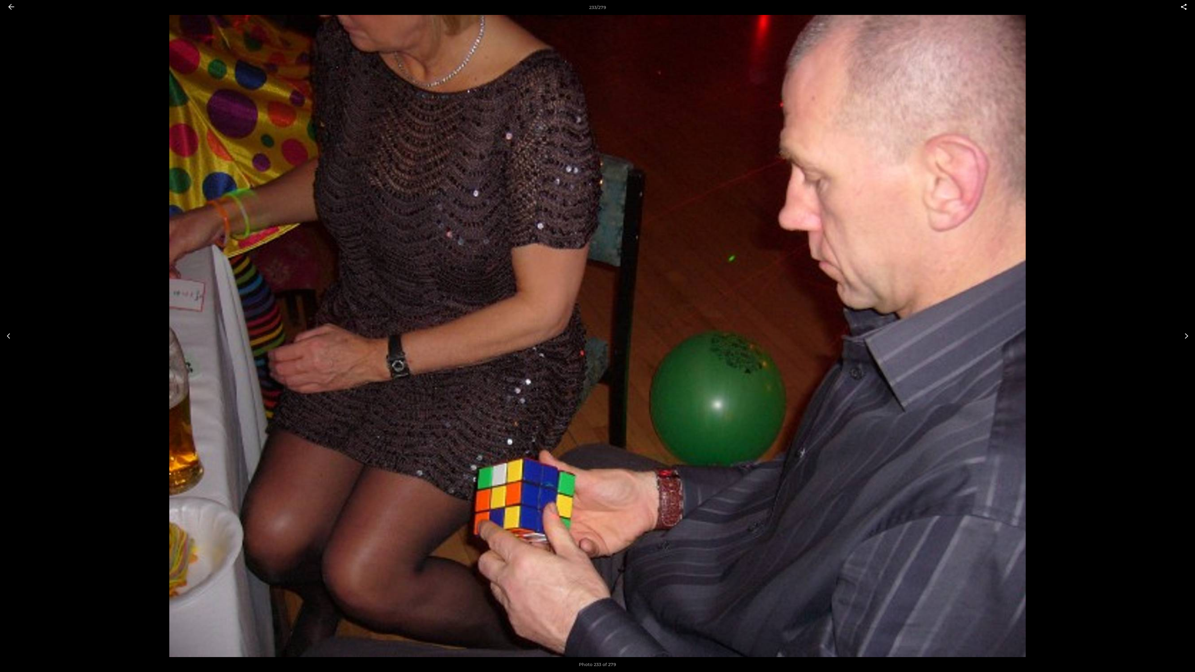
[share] (1184, 7)
